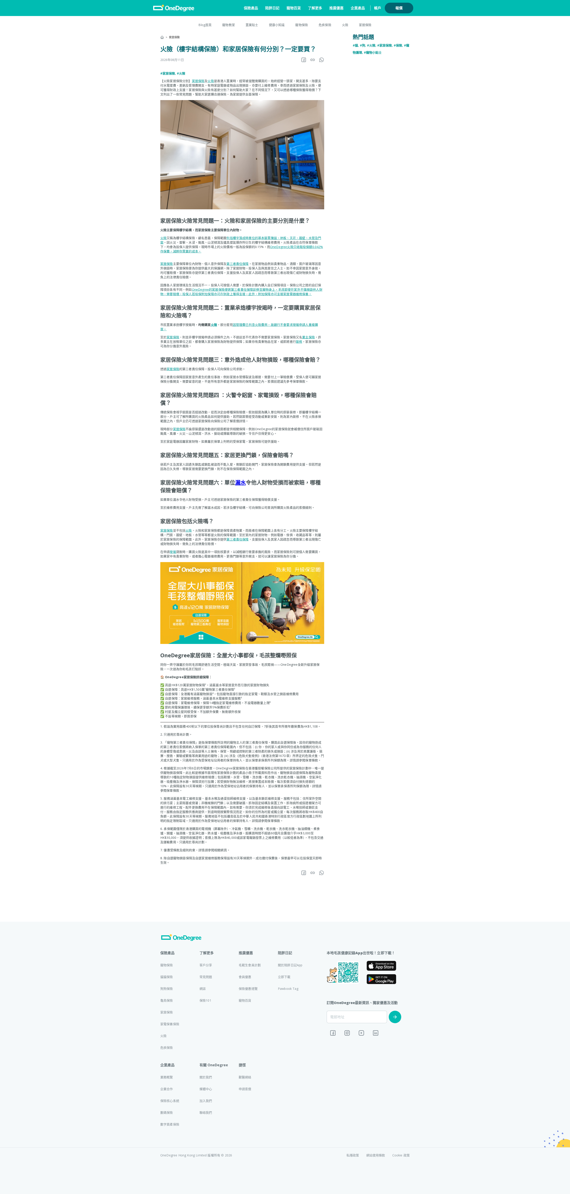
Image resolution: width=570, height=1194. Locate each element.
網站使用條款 (375, 1155)
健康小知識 (277, 25)
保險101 (205, 1000)
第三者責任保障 (237, 264)
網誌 (203, 988)
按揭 (173, 552)
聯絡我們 (206, 1112)
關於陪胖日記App (290, 965)
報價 (399, 8)
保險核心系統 (169, 1101)
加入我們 (206, 1101)
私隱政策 (352, 1155)
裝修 (299, 341)
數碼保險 (166, 1112)
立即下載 (284, 977)
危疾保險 (325, 25)
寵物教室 (228, 25)
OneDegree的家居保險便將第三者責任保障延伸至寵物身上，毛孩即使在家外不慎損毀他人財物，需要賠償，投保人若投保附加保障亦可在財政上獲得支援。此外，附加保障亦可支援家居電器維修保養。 (241, 291)
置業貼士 (252, 25)
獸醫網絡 (245, 1077)
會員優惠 (245, 977)
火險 (345, 25)
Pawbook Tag (288, 988)
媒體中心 (206, 1089)
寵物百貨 (294, 8)
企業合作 (166, 1089)
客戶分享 (206, 965)
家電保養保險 (169, 1024)
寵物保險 (301, 25)
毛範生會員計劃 (250, 965)
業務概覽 (166, 1077)
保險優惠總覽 (248, 988)
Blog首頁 (205, 25)
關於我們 (206, 1077)
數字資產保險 (169, 1124)
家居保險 (365, 25)
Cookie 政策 (401, 1155)
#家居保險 (167, 73)
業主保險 (308, 337)
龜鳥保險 (166, 1000)
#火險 (181, 73)
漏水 (240, 482)
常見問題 (206, 977)
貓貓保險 (166, 977)
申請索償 (245, 1089)
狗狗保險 (166, 988)
